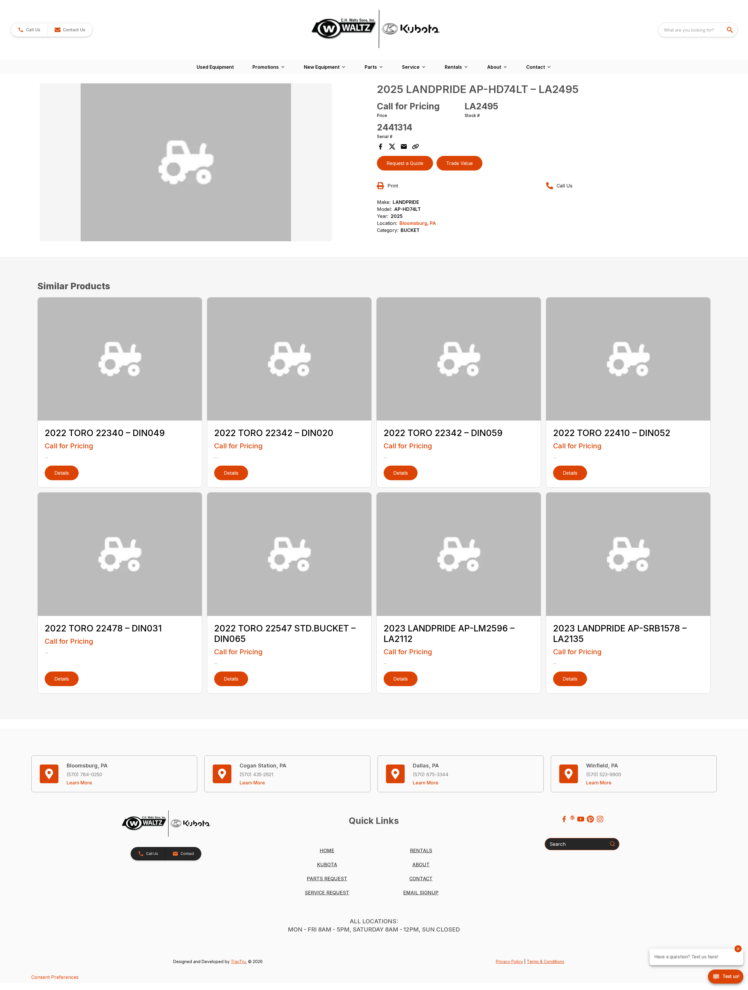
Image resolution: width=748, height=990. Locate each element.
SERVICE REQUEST (327, 893)
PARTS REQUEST (327, 878)
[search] (730, 30)
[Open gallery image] (186, 162)
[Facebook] (564, 819)
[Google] (572, 818)
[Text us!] (725, 977)
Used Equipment (215, 67)
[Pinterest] (590, 819)
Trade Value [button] (459, 163)
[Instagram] (600, 819)
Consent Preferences (55, 977)
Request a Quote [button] (405, 163)
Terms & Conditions (545, 961)
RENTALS (421, 850)
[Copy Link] (415, 146)
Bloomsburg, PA (417, 223)
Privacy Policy (509, 961)
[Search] (612, 844)
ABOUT (421, 864)
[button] (29, 30)
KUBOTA (327, 864)
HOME (327, 850)
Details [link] (61, 473)
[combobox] (697, 30)
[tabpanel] (205, 163)
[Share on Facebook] (380, 146)
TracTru (238, 961)
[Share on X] (392, 146)
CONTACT (420, 878)
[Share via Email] (403, 146)
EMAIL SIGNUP (421, 893)
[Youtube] (580, 819)
